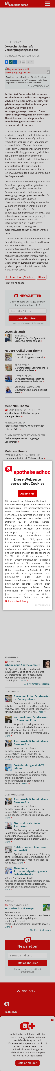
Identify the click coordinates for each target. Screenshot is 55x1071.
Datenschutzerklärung (16, 601)
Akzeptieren (27, 493)
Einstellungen (42, 605)
